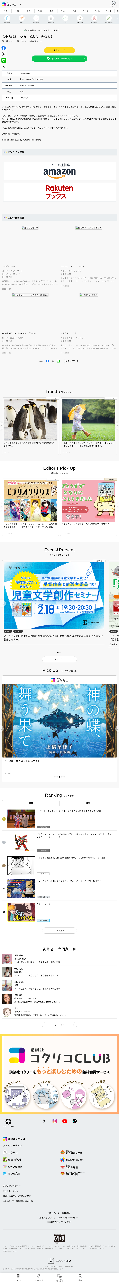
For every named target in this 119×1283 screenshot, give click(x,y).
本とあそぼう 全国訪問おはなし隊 (18, 1201)
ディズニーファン (10, 1190)
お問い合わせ (53, 1213)
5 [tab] (64, 777)
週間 (31, 803)
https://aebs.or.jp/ (10, 1251)
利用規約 (66, 1213)
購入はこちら (59, 50)
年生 (86, 10)
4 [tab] (62, 777)
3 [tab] (59, 777)
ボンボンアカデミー (12, 1185)
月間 (88, 803)
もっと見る (59, 930)
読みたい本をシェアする (62, 58)
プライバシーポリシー (68, 1217)
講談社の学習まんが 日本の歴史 (17, 1196)
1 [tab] (55, 777)
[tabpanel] (59, 728)
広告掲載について (47, 1217)
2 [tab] (57, 777)
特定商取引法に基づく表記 (59, 1222)
